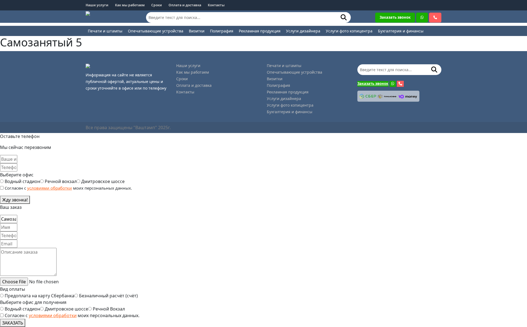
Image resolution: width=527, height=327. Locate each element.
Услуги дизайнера (303, 31)
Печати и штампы (105, 31)
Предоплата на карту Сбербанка (39, 296)
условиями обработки (49, 188)
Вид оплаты (12, 289)
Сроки (156, 5)
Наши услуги (97, 5)
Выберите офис (16, 175)
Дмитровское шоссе (103, 181)
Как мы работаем (130, 5)
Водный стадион (22, 181)
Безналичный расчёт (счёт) (108, 296)
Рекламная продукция (260, 31)
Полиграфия (221, 31)
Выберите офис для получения (33, 302)
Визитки (196, 31)
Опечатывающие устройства (155, 31)
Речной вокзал (61, 181)
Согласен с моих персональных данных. (72, 315)
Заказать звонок (395, 17)
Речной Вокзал (109, 309)
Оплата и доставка (185, 5)
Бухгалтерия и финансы (401, 31)
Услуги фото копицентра (349, 31)
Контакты (216, 5)
